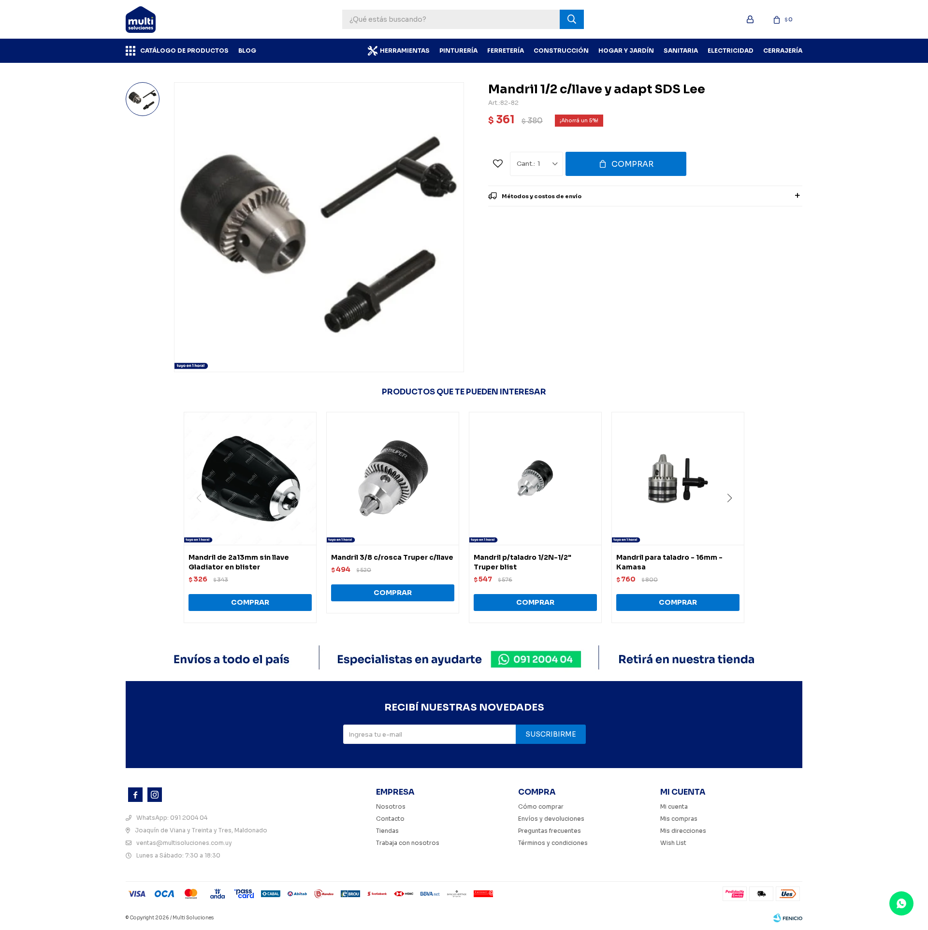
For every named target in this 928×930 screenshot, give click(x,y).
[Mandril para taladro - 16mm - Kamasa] (677, 478)
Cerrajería (782, 50)
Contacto (390, 818)
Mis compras (678, 818)
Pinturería (458, 50)
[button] (733, 517)
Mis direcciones (683, 830)
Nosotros (391, 806)
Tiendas (387, 830)
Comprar (632, 164)
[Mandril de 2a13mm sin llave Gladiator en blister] (250, 478)
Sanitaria (681, 50)
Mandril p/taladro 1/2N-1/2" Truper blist (522, 562)
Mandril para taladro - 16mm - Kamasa (669, 562)
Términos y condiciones (553, 842)
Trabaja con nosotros (407, 842)
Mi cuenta (674, 806)
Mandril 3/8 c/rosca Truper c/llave (392, 557)
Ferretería (505, 50)
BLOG (247, 50)
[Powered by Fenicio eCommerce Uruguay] (787, 918)
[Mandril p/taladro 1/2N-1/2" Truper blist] (535, 478)
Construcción (561, 50)
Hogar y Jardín (626, 50)
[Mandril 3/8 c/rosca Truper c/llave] (392, 478)
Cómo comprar (541, 806)
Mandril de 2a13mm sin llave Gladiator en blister (238, 562)
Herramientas (405, 50)
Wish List (673, 842)
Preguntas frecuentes (549, 830)
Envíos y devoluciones (551, 818)
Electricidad (731, 50)
